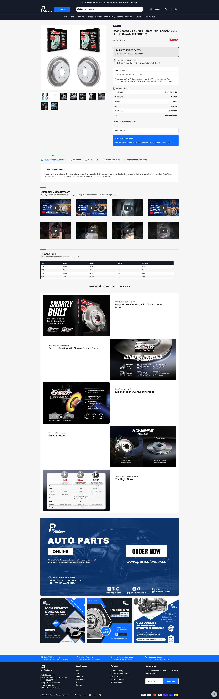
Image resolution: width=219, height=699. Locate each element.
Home (65, 17)
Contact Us (150, 17)
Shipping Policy (116, 671)
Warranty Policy (116, 682)
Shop (61, 9)
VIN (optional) (120, 70)
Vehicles (128, 17)
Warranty (77, 160)
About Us (139, 17)
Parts (71, 17)
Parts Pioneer (50, 695)
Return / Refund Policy (119, 673)
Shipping (98, 17)
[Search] (165, 9)
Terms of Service (117, 679)
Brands (81, 17)
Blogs (90, 17)
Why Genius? (93, 160)
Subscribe (171, 681)
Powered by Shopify (62, 695)
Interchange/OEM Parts (137, 160)
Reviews (120, 17)
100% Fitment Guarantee (55, 160)
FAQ (113, 17)
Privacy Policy (116, 676)
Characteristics (113, 160)
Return (107, 17)
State (115, 126)
